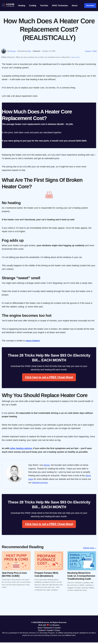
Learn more (75, 57)
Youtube (50, 630)
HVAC (94, 51)
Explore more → (89, 548)
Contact (58, 627)
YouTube (44, 6)
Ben (29, 51)
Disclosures (48, 627)
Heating (21, 6)
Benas (47, 465)
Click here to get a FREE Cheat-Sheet (49, 377)
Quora (57, 630)
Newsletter (90, 5)
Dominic (13, 51)
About (74, 6)
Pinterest (41, 630)
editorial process (40, 482)
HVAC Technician (60, 6)
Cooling (32, 6)
